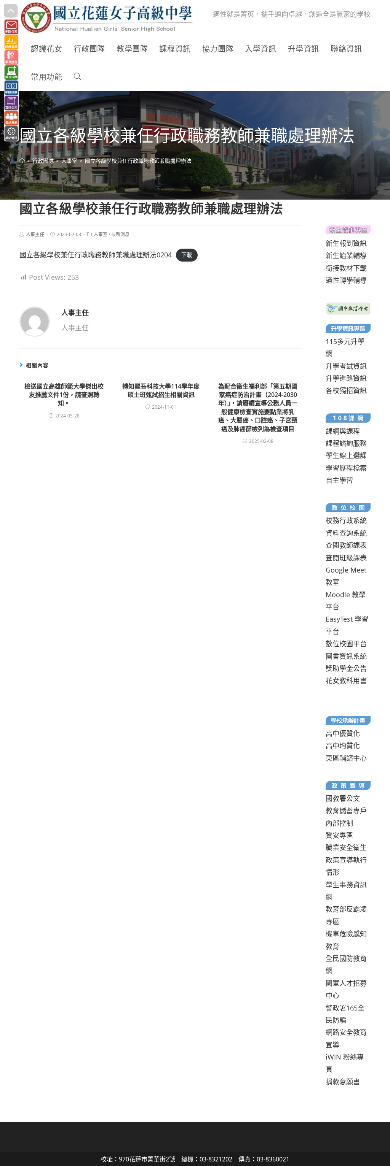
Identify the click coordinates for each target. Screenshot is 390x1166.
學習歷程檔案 (346, 468)
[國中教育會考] (348, 307)
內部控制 (339, 823)
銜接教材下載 (346, 268)
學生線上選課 (346, 455)
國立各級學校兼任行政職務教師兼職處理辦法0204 (95, 254)
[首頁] (22, 160)
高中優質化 (343, 733)
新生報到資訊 (346, 243)
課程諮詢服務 (346, 443)
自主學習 (339, 480)
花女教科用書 (346, 680)
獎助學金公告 (346, 668)
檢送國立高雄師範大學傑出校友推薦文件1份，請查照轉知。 (64, 395)
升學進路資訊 (346, 378)
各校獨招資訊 (346, 390)
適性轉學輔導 (346, 280)
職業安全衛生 (346, 847)
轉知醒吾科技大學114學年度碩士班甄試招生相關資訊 (161, 390)
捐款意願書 (343, 1081)
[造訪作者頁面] (34, 320)
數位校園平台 (346, 643)
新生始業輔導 (346, 255)
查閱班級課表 (346, 557)
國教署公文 (343, 798)
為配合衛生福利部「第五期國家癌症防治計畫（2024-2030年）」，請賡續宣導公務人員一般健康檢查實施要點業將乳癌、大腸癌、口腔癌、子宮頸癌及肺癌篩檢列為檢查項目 (257, 407)
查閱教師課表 (346, 545)
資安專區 (339, 835)
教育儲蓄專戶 (346, 810)
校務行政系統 (346, 520)
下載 (186, 255)
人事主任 (35, 234)
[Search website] (77, 77)
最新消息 (120, 234)
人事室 (100, 234)
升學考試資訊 (346, 366)
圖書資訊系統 (346, 656)
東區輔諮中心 (346, 758)
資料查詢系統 (346, 533)
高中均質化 (343, 745)
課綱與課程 (343, 431)
